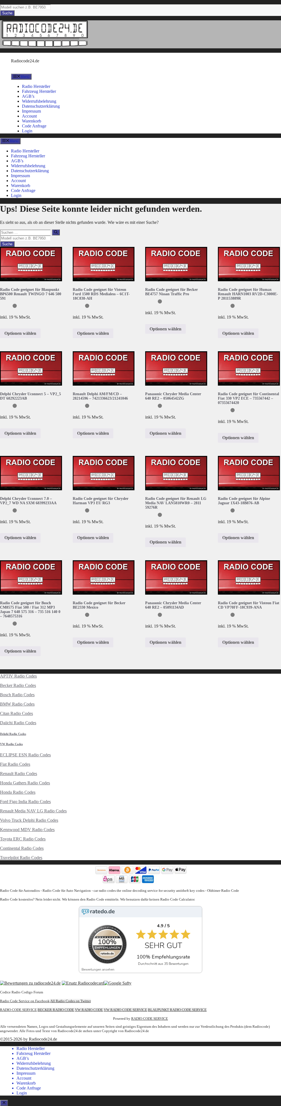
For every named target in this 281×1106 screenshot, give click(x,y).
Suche (7, 13)
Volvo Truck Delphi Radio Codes (29, 820)
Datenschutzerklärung (41, 106)
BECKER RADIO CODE (56, 1010)
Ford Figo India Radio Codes (25, 801)
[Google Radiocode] (117, 983)
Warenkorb (31, 121)
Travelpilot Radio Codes (21, 857)
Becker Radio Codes (18, 685)
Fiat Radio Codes (15, 764)
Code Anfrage (34, 126)
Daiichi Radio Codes (18, 722)
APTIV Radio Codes (18, 676)
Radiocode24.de (25, 60)
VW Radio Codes (11, 744)
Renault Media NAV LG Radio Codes (33, 811)
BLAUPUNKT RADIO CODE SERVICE (177, 1010)
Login (27, 131)
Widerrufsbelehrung (39, 101)
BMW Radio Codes (17, 704)
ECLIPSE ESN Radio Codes (25, 755)
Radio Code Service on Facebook (25, 1001)
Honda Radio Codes (17, 792)
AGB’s (28, 96)
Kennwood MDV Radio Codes (27, 829)
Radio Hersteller (36, 86)
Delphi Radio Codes (13, 734)
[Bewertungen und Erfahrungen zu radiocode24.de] (30, 983)
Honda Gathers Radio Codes (25, 783)
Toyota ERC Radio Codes (23, 839)
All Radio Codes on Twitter (70, 1001)
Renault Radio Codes (18, 773)
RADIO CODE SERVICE (18, 1010)
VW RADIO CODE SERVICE (125, 1010)
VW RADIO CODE (89, 1010)
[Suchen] (56, 232)
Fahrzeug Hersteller (39, 91)
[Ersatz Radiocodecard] (83, 983)
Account (29, 116)
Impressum (31, 111)
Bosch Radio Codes (17, 694)
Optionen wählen (20, 333)
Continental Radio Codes (22, 848)
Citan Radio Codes (16, 713)
